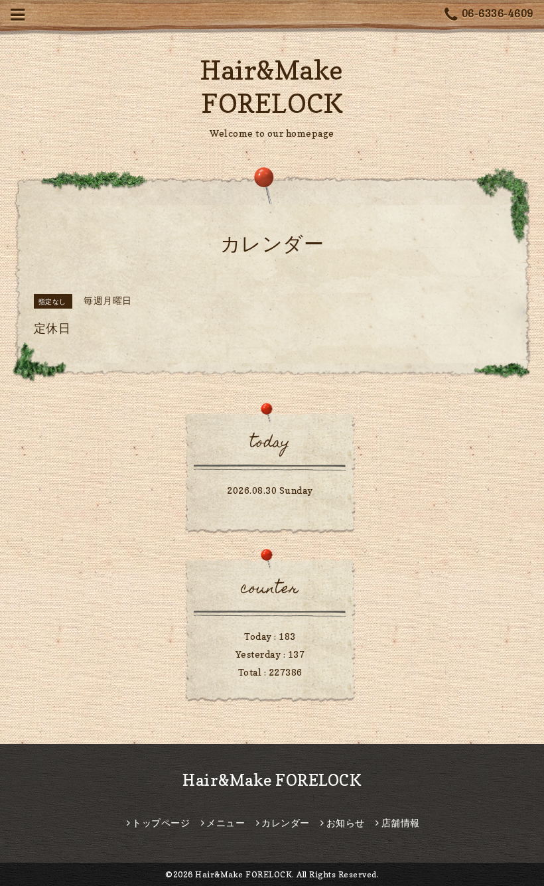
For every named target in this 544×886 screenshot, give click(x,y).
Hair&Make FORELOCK (272, 780)
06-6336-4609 (497, 13)
